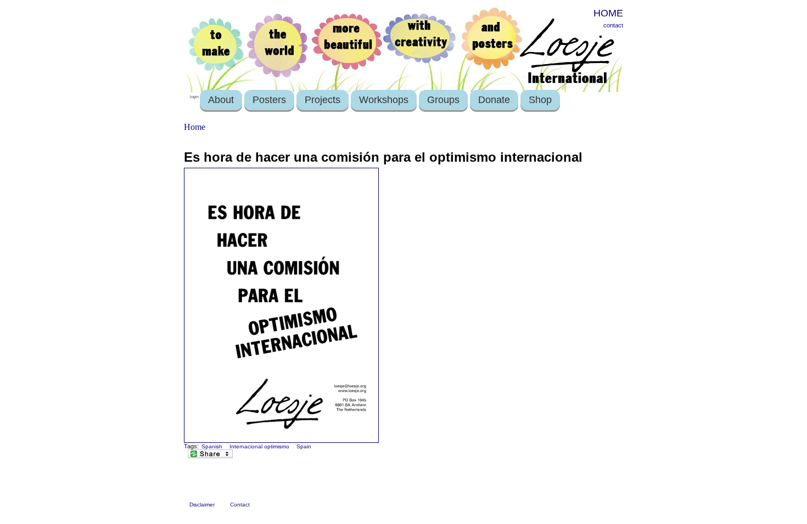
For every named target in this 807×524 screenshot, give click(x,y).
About (221, 99)
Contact (240, 505)
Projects (322, 99)
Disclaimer (202, 505)
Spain (303, 446)
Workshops (383, 99)
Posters (269, 99)
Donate (494, 99)
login (194, 97)
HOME (608, 13)
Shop (540, 99)
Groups (443, 99)
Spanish (211, 446)
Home (194, 127)
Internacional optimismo (259, 446)
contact (613, 25)
